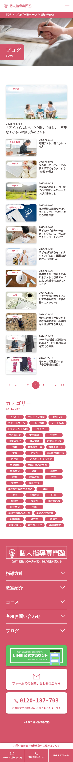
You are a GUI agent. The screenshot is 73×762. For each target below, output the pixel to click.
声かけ (14, 459)
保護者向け (15, 441)
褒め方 (34, 519)
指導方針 (14, 573)
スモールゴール (16, 423)
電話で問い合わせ (36, 757)
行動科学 (15, 519)
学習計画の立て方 (37, 465)
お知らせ (57, 417)
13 (62, 385)
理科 (45, 489)
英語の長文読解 (44, 513)
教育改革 (34, 477)
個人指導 (34, 441)
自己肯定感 (54, 501)
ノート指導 (58, 423)
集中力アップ (35, 525)
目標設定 (34, 495)
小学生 (53, 471)
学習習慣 (15, 465)
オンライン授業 (36, 417)
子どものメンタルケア (40, 459)
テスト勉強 (38, 423)
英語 (34, 507)
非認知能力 (55, 525)
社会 (53, 495)
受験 (14, 453)
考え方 (34, 501)
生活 (14, 495)
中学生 (53, 435)
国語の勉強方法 (55, 453)
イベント (15, 417)
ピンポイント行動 (18, 429)
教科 (14, 477)
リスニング (15, 435)
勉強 (14, 447)
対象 (34, 471)
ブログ (40, 429)
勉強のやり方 (35, 447)
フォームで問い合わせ (12, 757)
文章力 (14, 483)
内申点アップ (54, 441)
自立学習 (15, 507)
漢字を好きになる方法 (20, 489)
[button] (67, 6)
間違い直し (15, 525)
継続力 (14, 501)
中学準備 (34, 435)
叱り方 (34, 453)
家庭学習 (15, 471)
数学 (53, 477)
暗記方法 (34, 483)
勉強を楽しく (55, 447)
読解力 (53, 519)
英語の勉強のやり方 (19, 513)
